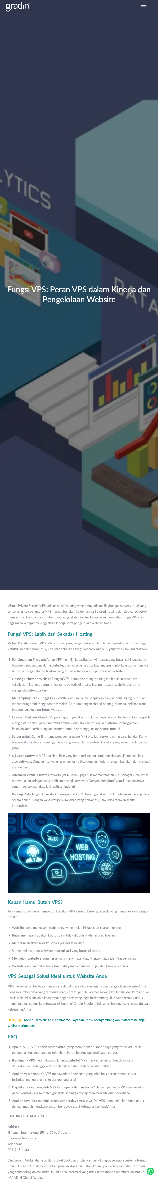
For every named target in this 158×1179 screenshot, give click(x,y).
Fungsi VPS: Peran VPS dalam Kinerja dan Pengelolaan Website (79, 295)
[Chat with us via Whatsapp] (150, 1171)
